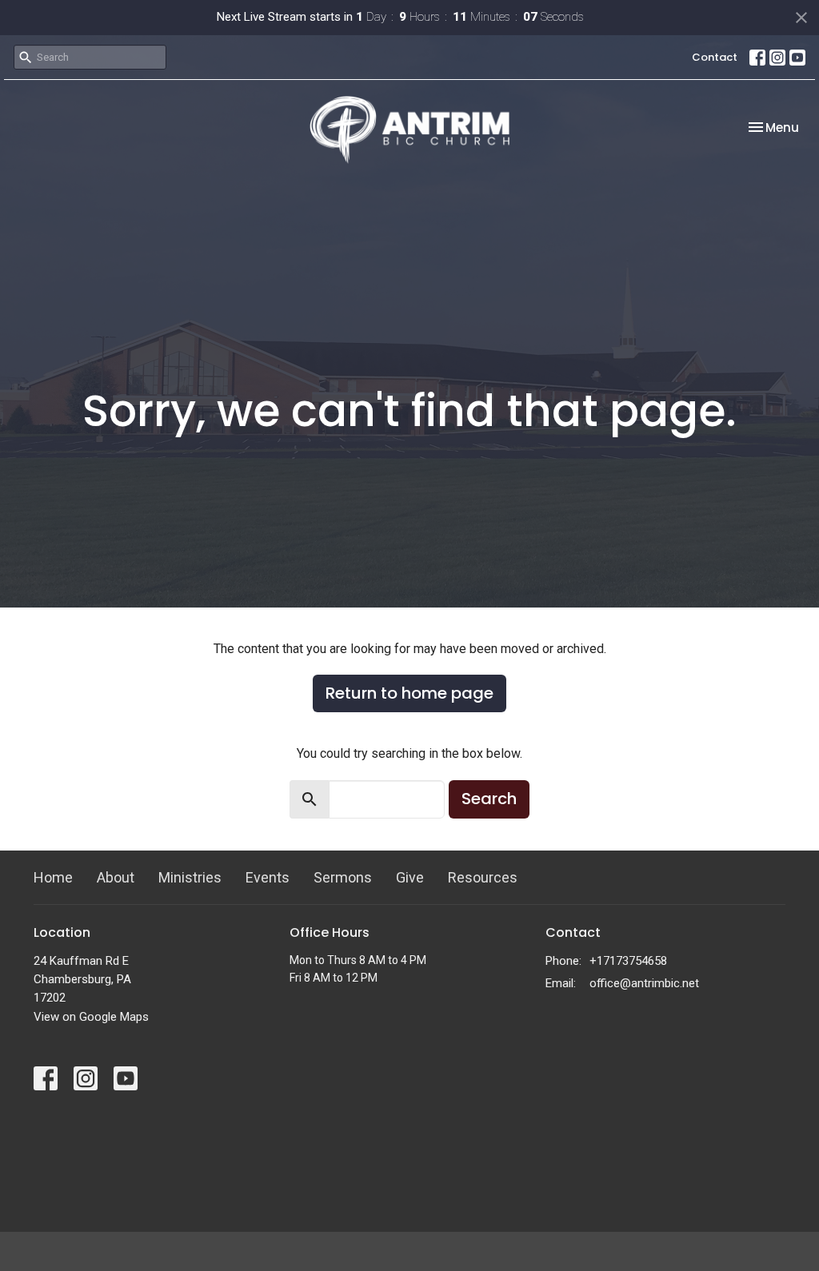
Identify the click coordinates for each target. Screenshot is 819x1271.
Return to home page (409, 693)
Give (410, 877)
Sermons (343, 877)
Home (53, 877)
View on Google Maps (91, 1017)
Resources (482, 877)
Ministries (190, 877)
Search (489, 798)
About (115, 877)
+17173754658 (628, 961)
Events (268, 877)
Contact (714, 57)
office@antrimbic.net (644, 983)
